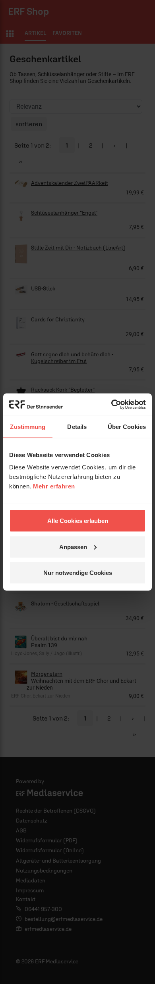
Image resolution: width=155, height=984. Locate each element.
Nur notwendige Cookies (77, 572)
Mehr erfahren (54, 486)
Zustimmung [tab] (27, 426)
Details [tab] (77, 426)
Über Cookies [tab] (127, 426)
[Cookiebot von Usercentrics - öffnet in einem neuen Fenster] (111, 405)
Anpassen (73, 546)
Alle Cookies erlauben (77, 520)
